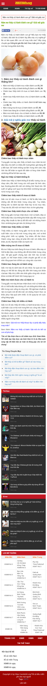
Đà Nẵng (36, 585)
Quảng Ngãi (37, 614)
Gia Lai (35, 604)
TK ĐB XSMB (40, 8)
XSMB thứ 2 (8, 564)
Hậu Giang (21, 615)
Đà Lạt (24, 630)
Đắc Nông (36, 619)
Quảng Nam (37, 575)
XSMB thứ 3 (8, 575)
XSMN (17, 8)
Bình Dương (21, 602)
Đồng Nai (20, 586)
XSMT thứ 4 (37, 587)
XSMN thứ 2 (21, 568)
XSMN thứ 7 (21, 622)
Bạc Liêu (20, 571)
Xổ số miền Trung (11, 659)
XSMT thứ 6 (37, 608)
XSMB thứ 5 (8, 595)
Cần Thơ (20, 582)
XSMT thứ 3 (37, 577)
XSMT (40, 638)
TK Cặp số (29, 8)
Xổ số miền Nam (10, 656)
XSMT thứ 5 (37, 599)
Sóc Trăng (21, 584)
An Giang (20, 592)
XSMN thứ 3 (21, 578)
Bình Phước (21, 613)
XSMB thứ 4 (8, 585)
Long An (20, 620)
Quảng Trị (36, 597)
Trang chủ (9, 638)
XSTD (26, 679)
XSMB (5, 8)
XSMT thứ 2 (37, 566)
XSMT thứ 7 (37, 621)
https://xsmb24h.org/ (23, 674)
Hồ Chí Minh (21, 563)
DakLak (35, 572)
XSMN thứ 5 (21, 599)
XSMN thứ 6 (21, 609)
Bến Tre (20, 573)
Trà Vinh (20, 605)
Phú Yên (35, 562)
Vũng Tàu (20, 576)
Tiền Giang (24, 628)
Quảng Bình (37, 594)
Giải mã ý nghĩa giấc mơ (17, 120)
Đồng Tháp (21, 565)
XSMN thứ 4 (21, 588)
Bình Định (36, 592)
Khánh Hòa (37, 583)
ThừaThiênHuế (38, 564)
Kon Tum (38, 628)
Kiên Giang (24, 626)
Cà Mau (20, 561)
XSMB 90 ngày (10, 667)
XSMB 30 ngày (10, 663)
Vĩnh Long (20, 607)
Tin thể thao (23, 643)
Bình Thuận (21, 594)
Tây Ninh (20, 597)
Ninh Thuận (37, 606)
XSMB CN (8, 629)
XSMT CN (38, 632)
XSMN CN (23, 632)
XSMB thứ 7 (8, 617)
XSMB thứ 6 (8, 606)
